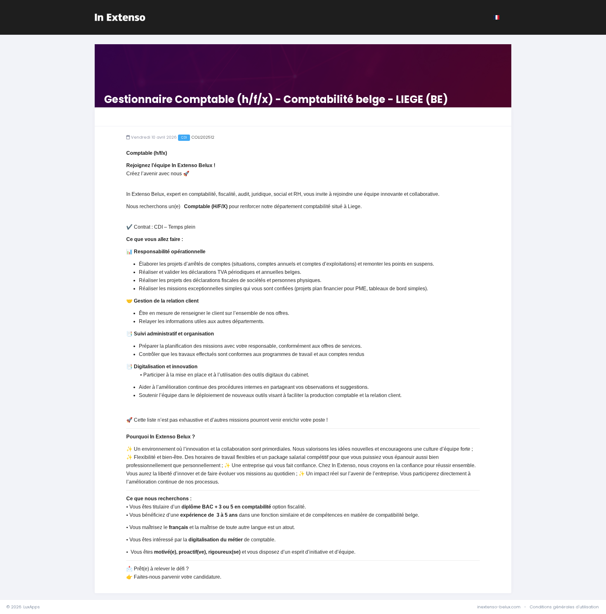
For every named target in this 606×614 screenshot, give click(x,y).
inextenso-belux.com (498, 607)
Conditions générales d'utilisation (564, 607)
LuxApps (31, 607)
